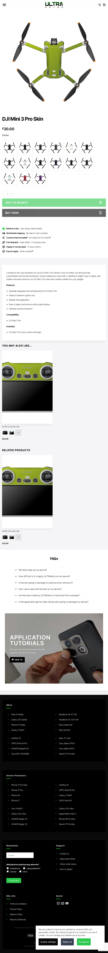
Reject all (67, 942)
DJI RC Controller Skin (11, 427)
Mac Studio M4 (65, 725)
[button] (4, 5)
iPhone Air (15, 795)
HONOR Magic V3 (19, 824)
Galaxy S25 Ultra (18, 814)
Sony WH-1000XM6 (20, 754)
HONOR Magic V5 (19, 819)
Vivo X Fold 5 (17, 808)
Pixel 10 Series (17, 714)
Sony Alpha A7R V (66, 748)
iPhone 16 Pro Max (67, 819)
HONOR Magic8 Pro (20, 748)
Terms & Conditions (18, 904)
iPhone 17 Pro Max (19, 785)
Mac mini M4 (64, 730)
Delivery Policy (16, 914)
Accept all (84, 942)
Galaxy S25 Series (19, 719)
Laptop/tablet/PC (33, 868)
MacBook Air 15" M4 (68, 714)
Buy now (12, 213)
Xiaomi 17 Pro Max (67, 754)
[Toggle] (16, 570)
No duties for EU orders (28, 237)
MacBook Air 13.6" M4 (68, 719)
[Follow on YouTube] (67, 903)
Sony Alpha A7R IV (67, 743)
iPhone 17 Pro (17, 790)
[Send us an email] (62, 903)
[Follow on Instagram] (58, 903)
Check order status (68, 864)
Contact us (64, 853)
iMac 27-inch (64, 738)
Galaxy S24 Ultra (66, 808)
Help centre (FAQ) (67, 859)
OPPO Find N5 (65, 800)
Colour (5, 135)
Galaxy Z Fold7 (17, 730)
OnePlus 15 (16, 738)
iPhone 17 (15, 800)
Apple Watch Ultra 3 (67, 814)
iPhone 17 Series (18, 725)
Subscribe (14, 880)
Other (25, 872)
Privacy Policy (16, 909)
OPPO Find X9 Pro (19, 743)
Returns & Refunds (18, 919)
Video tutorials (19, 251)
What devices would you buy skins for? (23, 864)
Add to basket (16, 202)
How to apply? (66, 869)
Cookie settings (48, 942)
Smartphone (15, 868)
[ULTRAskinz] (54, 5)
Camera (13, 872)
